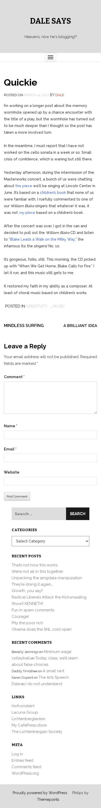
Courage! (20, 616)
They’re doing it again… (32, 584)
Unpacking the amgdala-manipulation (47, 578)
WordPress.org (25, 773)
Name (10, 426)
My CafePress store (29, 725)
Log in (17, 754)
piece (27, 213)
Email (10, 449)
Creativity (36, 306)
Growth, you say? (27, 590)
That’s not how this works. (35, 565)
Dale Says (50, 21)
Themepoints (48, 799)
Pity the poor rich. (28, 623)
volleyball (21, 658)
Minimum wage (57, 651)
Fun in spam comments (33, 610)
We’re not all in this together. (37, 571)
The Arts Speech (54, 677)
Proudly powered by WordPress (40, 793)
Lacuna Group (25, 712)
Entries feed (22, 760)
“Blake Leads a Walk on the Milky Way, (42, 239)
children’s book (53, 192)
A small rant (53, 671)
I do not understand (44, 684)
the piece (23, 186)
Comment (14, 377)
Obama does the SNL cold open (41, 629)
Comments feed (26, 767)
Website (11, 472)
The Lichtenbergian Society (37, 731)
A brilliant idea (80, 325)
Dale (59, 95)
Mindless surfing (24, 325)
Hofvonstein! (23, 706)
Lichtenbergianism (28, 718)
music (59, 306)
